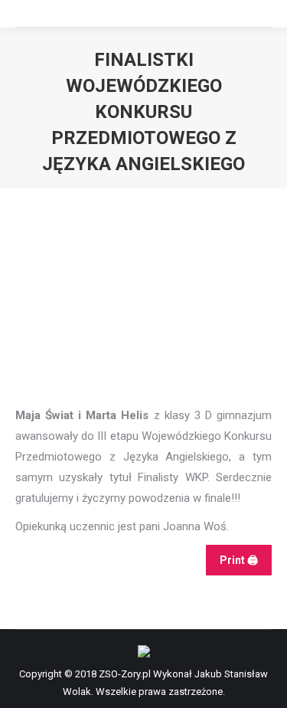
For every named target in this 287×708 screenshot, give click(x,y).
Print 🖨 (239, 560)
